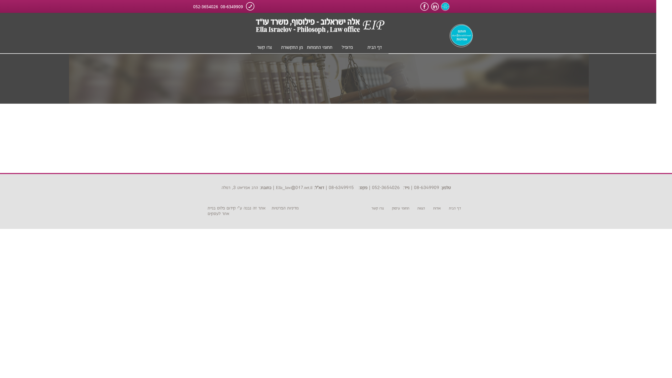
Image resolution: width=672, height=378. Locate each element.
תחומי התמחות (319, 47)
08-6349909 (231, 6)
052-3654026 (205, 6)
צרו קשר (264, 47)
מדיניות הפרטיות (285, 208)
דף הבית (375, 47)
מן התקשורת (292, 47)
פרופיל (347, 47)
